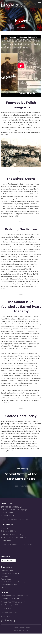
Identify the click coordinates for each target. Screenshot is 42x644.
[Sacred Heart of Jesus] (18, 4)
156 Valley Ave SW (18, 602)
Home (18, 28)
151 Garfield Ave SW (21, 595)
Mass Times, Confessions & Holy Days (15, 519)
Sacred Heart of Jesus (23, 627)
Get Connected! (7, 571)
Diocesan (25, 630)
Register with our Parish (10, 573)
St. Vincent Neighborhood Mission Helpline (17, 544)
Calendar (4, 587)
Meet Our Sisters (21, 486)
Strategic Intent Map (9, 585)
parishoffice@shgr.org (9, 612)
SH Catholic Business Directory (13, 582)
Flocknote (5, 576)
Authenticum (6, 579)
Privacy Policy (6, 616)
